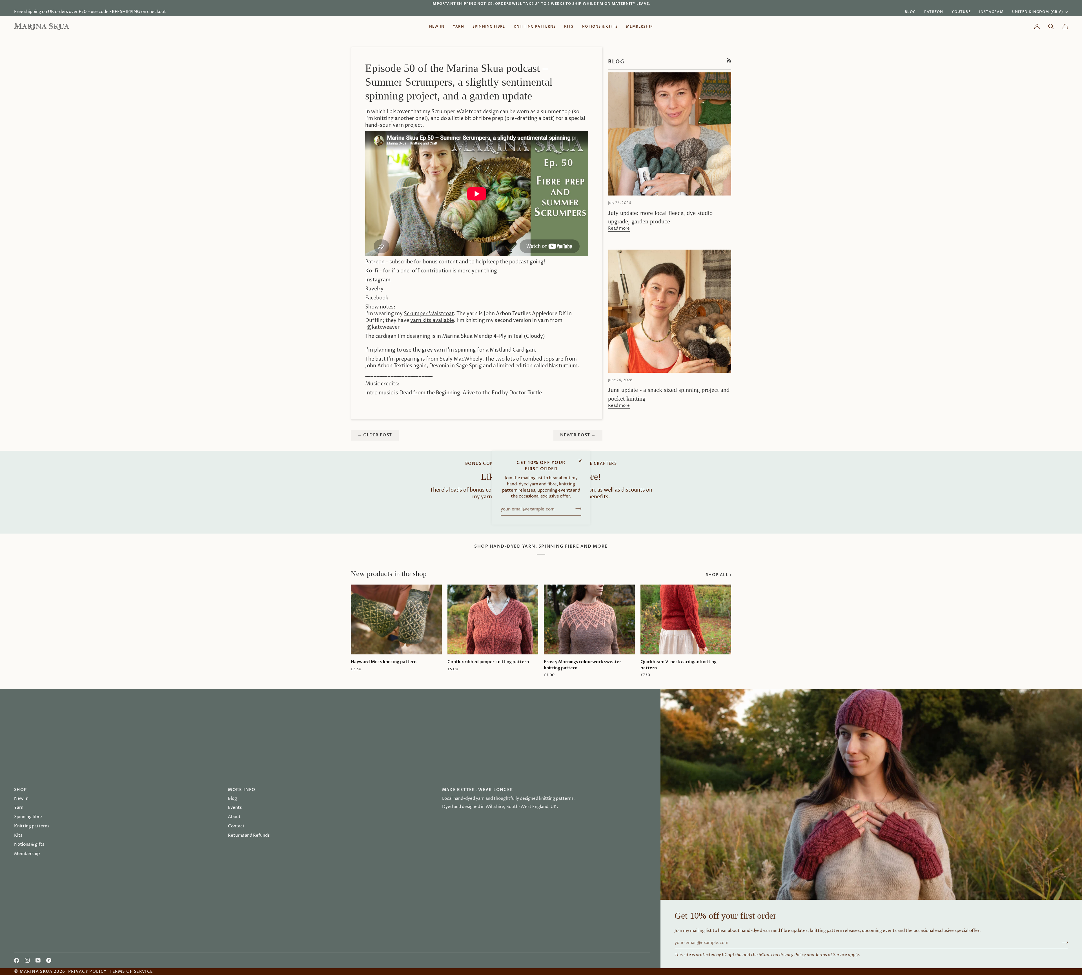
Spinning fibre (28, 817)
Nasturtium (563, 366)
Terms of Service (831, 955)
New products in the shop (389, 574)
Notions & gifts (29, 844)
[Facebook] (16, 960)
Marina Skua (36, 971)
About (234, 817)
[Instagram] (27, 960)
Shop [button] (20, 789)
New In (21, 798)
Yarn (18, 807)
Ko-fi (371, 271)
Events (235, 807)
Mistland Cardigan (512, 350)
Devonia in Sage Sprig (455, 366)
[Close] (582, 458)
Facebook (376, 298)
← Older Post (375, 435)
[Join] (576, 508)
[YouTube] (38, 960)
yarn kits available (432, 320)
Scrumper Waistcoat (429, 313)
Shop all (717, 575)
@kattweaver (383, 327)
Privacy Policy (792, 955)
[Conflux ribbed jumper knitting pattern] (492, 619)
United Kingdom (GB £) (1037, 12)
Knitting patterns (31, 826)
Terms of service (131, 971)
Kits (18, 835)
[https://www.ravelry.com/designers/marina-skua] (48, 960)
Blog (232, 798)
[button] (458, 26)
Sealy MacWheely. (462, 359)
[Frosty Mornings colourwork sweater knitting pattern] (589, 619)
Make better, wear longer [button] (477, 789)
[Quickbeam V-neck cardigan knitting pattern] (685, 619)
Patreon (375, 262)
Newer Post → (578, 435)
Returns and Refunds (249, 835)
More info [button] (241, 789)
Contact (236, 826)
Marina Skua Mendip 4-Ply (474, 336)
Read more (619, 228)
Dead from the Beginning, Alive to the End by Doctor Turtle (470, 393)
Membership (27, 854)
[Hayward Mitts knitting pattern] (396, 619)
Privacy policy (87, 971)
